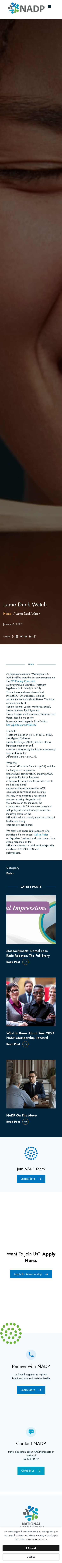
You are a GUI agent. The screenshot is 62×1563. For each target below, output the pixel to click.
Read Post (13, 962)
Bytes (10, 873)
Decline (31, 1557)
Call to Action (41, 834)
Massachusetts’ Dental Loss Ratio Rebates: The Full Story (28, 953)
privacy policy (39, 1539)
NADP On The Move (21, 1115)
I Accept (31, 1548)
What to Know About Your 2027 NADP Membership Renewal (30, 1035)
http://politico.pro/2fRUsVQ (21, 725)
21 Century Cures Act (22, 681)
